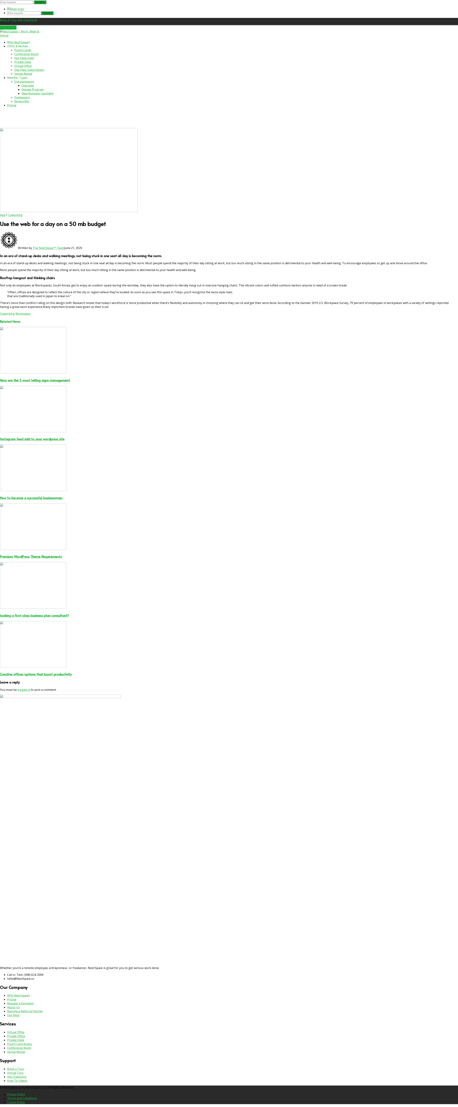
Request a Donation (20, 1003)
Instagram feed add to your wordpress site (32, 438)
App (2, 215)
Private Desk (15, 1040)
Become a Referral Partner (25, 1011)
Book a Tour (15, 1069)
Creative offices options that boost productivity (36, 674)
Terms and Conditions (22, 1098)
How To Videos (17, 1081)
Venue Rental (16, 1052)
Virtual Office (16, 1032)
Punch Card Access (19, 1044)
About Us (13, 1007)
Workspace (22, 314)
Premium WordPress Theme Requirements (31, 556)
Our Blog (13, 1015)
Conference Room (19, 1048)
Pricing (11, 999)
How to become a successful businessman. (31, 497)
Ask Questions (16, 1077)
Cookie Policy (16, 1102)
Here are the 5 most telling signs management (35, 380)
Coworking (15, 215)
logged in (24, 690)
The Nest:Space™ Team (48, 248)
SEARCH (40, 2)
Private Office (16, 1036)
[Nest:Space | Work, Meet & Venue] (22, 35)
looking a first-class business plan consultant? (34, 615)
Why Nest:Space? (18, 995)
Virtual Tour (15, 1073)
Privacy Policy (16, 1094)
